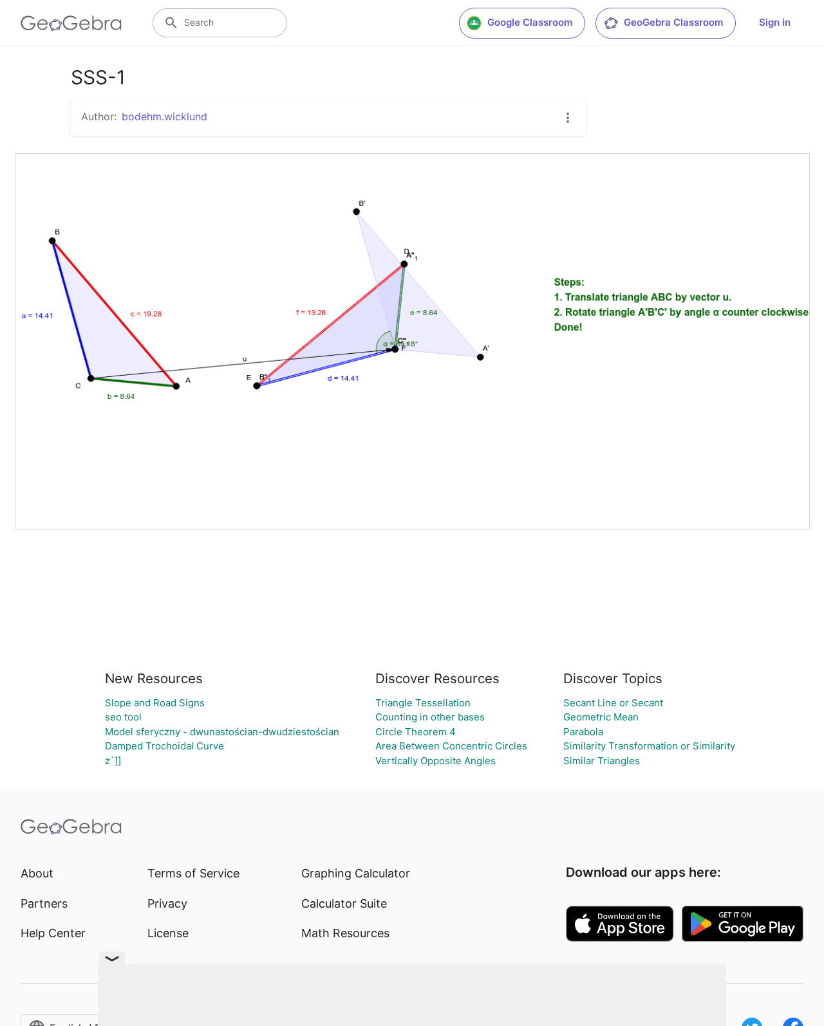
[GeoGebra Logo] (71, 23)
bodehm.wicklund (164, 116)
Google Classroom (529, 22)
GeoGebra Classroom (673, 22)
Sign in (775, 22)
